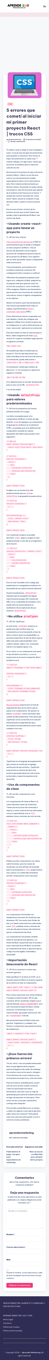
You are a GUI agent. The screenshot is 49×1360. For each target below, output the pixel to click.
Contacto (7, 1323)
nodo (35, 335)
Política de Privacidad (12, 1330)
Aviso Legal (8, 1319)
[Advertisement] (24, 43)
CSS (10, 104)
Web (8, 1259)
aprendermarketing (21, 1132)
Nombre (10, 1234)
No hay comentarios (18, 141)
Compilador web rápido (15, 312)
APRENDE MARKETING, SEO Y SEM (17, 1315)
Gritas (29, 309)
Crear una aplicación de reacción (19, 242)
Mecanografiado (13, 705)
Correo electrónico (16, 1247)
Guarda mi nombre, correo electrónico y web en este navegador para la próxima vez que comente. (24, 1275)
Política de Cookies (11, 1327)
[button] (18, 1138)
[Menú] (44, 6)
